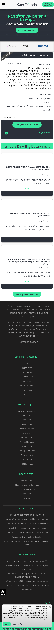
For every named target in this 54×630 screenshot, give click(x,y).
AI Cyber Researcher (27, 411)
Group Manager (27, 441)
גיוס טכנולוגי (27, 390)
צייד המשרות (27, 381)
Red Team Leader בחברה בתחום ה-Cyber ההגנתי (27, 528)
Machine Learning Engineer (27, 485)
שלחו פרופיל (44, 133)
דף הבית (27, 363)
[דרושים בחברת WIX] (27, 47)
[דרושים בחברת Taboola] (43, 47)
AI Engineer (27, 424)
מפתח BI (27, 498)
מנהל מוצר (27, 419)
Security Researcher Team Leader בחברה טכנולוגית (27, 532)
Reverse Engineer (27, 428)
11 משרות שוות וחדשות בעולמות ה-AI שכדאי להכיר (27, 561)
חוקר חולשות (27, 433)
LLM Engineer (27, 464)
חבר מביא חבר (27, 376)
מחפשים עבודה (27, 372)
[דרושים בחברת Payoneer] (11, 47)
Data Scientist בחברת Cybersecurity (27, 537)
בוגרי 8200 (27, 415)
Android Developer (27, 489)
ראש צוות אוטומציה (27, 437)
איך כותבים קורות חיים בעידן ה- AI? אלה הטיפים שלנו (27, 581)
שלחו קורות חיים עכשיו (27, 30)
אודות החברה (27, 367)
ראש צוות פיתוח (27, 459)
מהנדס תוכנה (27, 446)
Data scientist (27, 455)
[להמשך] (27, 188)
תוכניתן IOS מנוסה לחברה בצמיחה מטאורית (27, 514)
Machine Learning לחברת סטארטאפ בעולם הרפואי (27, 519)
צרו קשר (27, 394)
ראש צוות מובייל (27, 480)
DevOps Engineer (27, 450)
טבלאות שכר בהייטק (27, 385)
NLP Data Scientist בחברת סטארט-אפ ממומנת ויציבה (27, 523)
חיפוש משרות (46, 4)
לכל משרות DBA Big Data (27, 294)
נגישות (3, 594)
